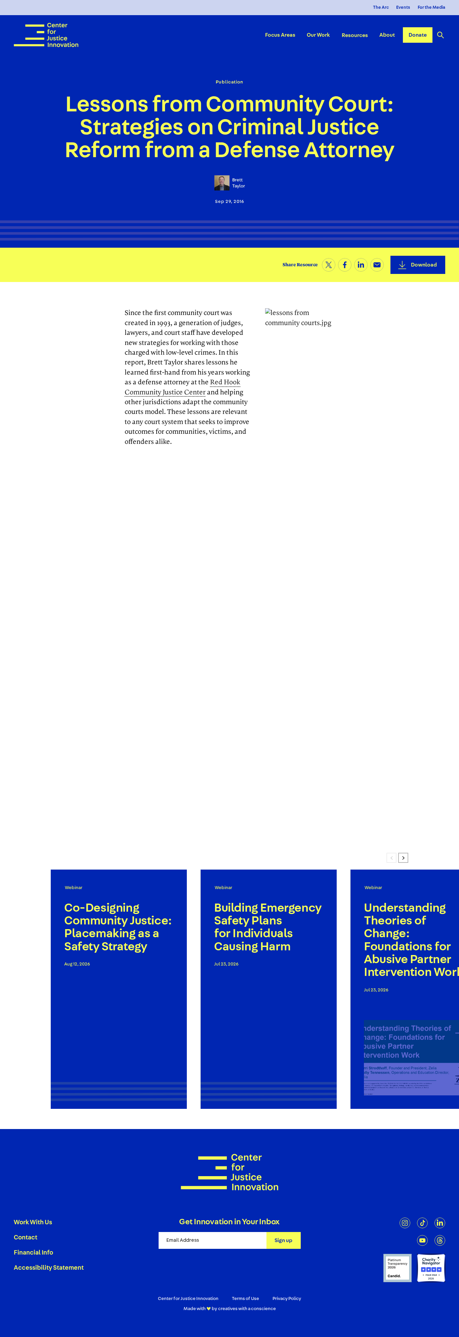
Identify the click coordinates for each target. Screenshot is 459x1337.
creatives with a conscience (247, 1308)
